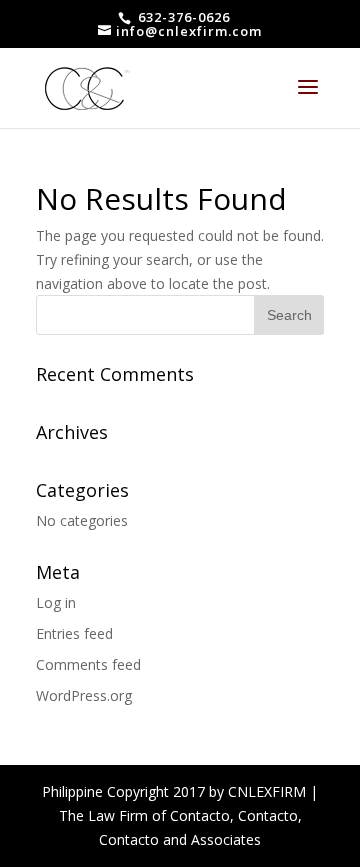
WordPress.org (84, 695)
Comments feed (88, 664)
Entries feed (74, 633)
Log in (56, 602)
